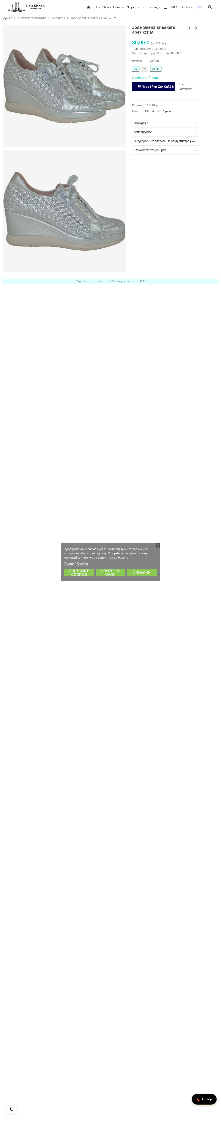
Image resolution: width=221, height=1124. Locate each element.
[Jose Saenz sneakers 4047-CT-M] (64, 85)
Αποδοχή (142, 572)
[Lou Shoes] (31, 7)
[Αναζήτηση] (210, 6)
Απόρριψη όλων (110, 572)
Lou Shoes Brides (108, 7)
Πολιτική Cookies (76, 563)
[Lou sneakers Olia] (196, 28)
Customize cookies (79, 572)
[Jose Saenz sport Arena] (189, 28)
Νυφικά (131, 7)
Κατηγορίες (150, 7)
